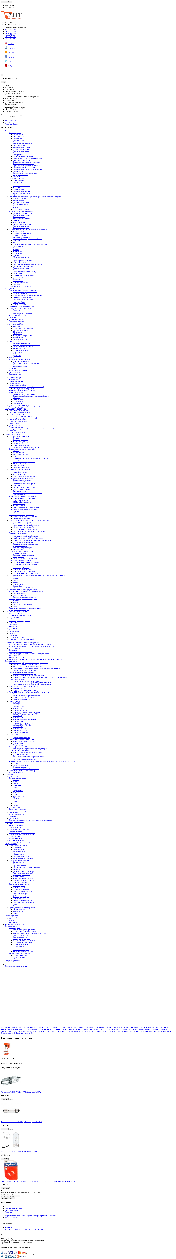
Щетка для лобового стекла (22, 213)
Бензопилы (13, 650)
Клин (15, 794)
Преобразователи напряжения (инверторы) (28, 158)
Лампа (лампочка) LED (21, 694)
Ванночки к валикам (20, 473)
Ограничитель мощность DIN (23, 758)
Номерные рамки (19, 189)
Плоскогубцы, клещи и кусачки (24, 487)
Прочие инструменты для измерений (26, 447)
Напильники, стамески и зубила (24, 484)
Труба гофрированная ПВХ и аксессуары (23, 747)
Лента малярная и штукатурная (24, 498)
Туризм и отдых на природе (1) (107, 1031)
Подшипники (18, 791)
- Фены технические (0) (102, 1027)
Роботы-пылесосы (15, 376)
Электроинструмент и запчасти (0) (81, 1027)
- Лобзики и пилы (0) (162, 1027)
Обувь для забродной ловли (22, 891)
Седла (15, 787)
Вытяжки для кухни (16, 378)
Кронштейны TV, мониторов (23, 328)
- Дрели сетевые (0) (31, 1029)
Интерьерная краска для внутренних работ (28, 538)
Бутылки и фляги (15, 807)
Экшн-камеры (18, 403)
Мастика (16, 206)
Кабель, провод (14, 701)
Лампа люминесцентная (21, 699)
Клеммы (16, 763)
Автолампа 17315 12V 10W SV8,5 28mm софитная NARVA (21, 1122)
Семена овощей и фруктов (18, 421)
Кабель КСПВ (18, 727)
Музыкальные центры (20, 350)
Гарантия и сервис (11, 1214)
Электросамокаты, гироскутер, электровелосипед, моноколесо (30, 820)
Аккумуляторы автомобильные (24, 153)
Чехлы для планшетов (20, 312)
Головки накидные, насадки (23, 518)
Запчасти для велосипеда (17, 778)
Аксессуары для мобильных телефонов (22, 290)
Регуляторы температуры (22, 754)
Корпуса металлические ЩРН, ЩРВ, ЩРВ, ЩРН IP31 (32, 683)
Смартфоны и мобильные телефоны (21, 306)
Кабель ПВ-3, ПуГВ (20, 730)
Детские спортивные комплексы (24, 931)
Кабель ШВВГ (18, 718)
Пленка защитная (19, 504)
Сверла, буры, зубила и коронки (20, 560)
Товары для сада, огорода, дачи (15, 409)
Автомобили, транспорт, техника (24, 930)
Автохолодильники (20, 171)
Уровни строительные (20, 440)
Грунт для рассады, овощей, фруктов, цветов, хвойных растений (31, 429)
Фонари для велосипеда (17, 809)
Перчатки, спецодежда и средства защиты (27, 264)
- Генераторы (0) (73, 1029)
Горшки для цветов (15, 425)
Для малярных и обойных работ (20, 469)
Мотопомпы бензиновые (17, 657)
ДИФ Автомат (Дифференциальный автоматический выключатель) (36, 668)
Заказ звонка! (15, 28)
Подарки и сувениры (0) (24, 1033)
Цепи (15, 789)
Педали (15, 783)
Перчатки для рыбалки (21, 893)
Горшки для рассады (16, 427)
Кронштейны (17, 586)
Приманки (16, 853)
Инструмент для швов (20, 454)
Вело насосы (13, 813)
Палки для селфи (19, 303)
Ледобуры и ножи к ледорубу (23, 873)
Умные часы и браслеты (17, 315)
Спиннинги (17, 847)
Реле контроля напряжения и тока (25, 760)
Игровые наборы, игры (21, 935)
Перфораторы (14, 624)
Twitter (10, 61)
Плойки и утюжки (15, 917)
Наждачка (16, 255)
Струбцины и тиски (20, 491)
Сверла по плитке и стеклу (22, 569)
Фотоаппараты (18, 399)
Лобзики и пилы (14, 619)
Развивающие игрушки (21, 950)
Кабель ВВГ (17, 703)
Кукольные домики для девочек (24, 940)
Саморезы (16, 577)
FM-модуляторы (18, 134)
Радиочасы (12, 368)
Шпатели (16, 451)
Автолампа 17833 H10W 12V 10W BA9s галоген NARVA (21, 1092)
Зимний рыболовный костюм (23, 900)
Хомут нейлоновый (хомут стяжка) (25, 690)
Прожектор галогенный (21, 738)
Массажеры (13, 922)
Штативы (16, 398)
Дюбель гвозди (18, 584)
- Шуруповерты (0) (146, 1027)
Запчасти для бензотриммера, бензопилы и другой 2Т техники (31, 644)
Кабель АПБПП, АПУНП (22, 725)
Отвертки (16, 240)
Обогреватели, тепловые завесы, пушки (27, 363)
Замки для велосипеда (16, 814)
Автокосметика (18, 200)
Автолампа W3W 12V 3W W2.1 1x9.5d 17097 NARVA (19, 1151)
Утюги (11, 357)
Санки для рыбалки (20, 882)
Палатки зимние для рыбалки (23, 880)
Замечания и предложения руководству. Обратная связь (24, 1229)
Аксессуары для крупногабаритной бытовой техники (27, 407)
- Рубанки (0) (112, 1029)
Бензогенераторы (15, 655)
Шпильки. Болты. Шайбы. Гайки (24, 588)
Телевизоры (17, 326)
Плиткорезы (17, 460)
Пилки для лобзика (19, 593)
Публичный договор (12, 1210)
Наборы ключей (18, 231)
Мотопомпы (13, 626)
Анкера (15, 582)
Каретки (16, 792)
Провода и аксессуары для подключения (27, 166)
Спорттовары (9, 774)
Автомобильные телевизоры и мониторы (27, 169)
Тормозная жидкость (20, 222)
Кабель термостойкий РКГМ (23, 732)
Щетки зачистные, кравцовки (23, 527)
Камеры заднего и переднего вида (25, 173)
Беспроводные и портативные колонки (26, 345)
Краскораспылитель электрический (21, 639)
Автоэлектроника (15, 133)
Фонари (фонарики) (16, 838)
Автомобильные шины (21, 226)
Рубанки (12, 633)
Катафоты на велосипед (17, 811)
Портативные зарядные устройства (25, 292)
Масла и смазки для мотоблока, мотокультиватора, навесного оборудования (35, 659)
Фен (10, 919)
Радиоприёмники (19, 348)
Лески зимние (18, 864)
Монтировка (17, 251)
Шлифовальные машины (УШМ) (24, 272)
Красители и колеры (20, 546)
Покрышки (17, 785)
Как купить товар (11, 1217)
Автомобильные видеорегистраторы (25, 142)
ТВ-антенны (17, 332)
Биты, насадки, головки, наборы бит (21, 515)
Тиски (15, 242)
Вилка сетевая (18, 745)
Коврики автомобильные (21, 186)
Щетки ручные (18, 246)
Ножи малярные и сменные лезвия (25, 476)
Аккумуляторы (18, 911)
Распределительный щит (17, 679)
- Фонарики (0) (86, 1029)
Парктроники (18, 155)
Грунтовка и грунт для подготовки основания (29, 535)
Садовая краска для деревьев (19, 410)
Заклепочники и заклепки (22, 480)
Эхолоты (16, 913)
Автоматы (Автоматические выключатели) (28, 664)
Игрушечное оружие (20, 937)
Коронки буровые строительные (24, 571)
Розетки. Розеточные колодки (23, 741)
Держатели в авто (19, 180)
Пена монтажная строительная (23, 555)
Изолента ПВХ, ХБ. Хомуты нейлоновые (23, 686)
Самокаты (12, 816)
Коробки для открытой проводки (24, 674)
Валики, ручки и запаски (21, 471)
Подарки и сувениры (12, 961)
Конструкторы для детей (21, 939)
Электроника (9, 288)
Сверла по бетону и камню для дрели (26, 562)
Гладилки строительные (21, 467)
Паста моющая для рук (21, 209)
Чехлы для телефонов (20, 293)
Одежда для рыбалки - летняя (19, 884)
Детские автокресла (20, 955)
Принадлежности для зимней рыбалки (26, 867)
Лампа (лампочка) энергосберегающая (26, 696)
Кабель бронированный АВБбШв (25, 719)
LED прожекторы (19, 736)
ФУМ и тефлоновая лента (22, 502)
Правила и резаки (19, 465)
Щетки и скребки (19, 195)
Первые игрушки (19, 948)
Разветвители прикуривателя (23, 160)
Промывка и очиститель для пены (25, 558)
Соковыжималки (15, 374)
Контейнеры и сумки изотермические (22, 833)
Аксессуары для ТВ (20, 339)
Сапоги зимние (18, 898)
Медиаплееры (18, 337)
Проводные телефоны (16, 321)
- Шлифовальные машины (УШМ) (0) (125, 1027)
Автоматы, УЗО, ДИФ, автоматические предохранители (28, 663)
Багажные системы (19, 184)
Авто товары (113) (7, 1027)
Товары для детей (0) (8, 1033)
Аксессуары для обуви (21, 897)
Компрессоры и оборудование (23, 275)
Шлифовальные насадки (21, 257)
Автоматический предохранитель (24, 670)
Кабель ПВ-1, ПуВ (19, 728)
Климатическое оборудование (19, 359)
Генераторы (17, 284)
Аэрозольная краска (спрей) (22, 548)
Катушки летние (19, 855)
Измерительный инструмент (19, 436)
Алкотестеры (17, 182)
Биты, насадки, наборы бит (22, 259)
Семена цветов (14, 423)
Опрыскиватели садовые (17, 414)
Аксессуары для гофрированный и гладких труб (30, 749)
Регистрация (9, 5)
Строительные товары (12, 434)
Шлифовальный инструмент (23, 513)
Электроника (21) (20, 1027)
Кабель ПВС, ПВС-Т (20, 710)
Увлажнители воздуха (20, 367)
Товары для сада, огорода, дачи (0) (38, 1027)
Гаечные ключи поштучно (22, 237)
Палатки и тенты (15, 827)
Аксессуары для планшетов (22, 314)
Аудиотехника (14, 341)
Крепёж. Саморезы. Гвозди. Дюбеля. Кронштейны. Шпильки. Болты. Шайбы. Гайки (38, 575)
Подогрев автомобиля (20, 175)
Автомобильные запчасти (22, 215)
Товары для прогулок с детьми (19, 953)
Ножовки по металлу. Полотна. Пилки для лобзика (26, 591)
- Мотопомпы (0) (60, 1029)
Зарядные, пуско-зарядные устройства (26, 162)
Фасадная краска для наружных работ (26, 537)
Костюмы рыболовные (21, 889)
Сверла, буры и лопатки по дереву (25, 564)
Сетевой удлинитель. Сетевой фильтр (22, 771)
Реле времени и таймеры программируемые (28, 756)
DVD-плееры (17, 334)
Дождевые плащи (19, 887)
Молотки (16, 250)
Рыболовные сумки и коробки (23, 858)
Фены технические (19, 270)
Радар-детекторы (19, 145)
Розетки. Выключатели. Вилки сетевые (22, 739)
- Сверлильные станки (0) (140, 1029)
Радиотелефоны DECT (17, 319)
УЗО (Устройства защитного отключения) (27, 666)
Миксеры (16, 456)
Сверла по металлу (19, 262)
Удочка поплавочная (20, 849)
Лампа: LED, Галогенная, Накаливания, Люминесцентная (29, 692)
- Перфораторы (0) (46, 1029)
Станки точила (18, 281)
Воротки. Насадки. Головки (22, 233)
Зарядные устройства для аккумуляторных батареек (31, 396)
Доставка (8, 122)
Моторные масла (19, 217)
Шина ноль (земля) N (20, 765)
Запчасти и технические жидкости (21, 211)
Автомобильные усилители (22, 144)
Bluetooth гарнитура (20, 304)
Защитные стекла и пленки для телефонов (27, 295)
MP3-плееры (17, 354)
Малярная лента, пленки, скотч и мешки (23, 496)
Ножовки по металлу (20, 595)
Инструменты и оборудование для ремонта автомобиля (28, 229)
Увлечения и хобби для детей (23, 951)
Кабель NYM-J (18, 721)
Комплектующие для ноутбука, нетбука (22, 390)
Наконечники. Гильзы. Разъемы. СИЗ (26, 769)
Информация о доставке (13, 1208)
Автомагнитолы (18, 140)
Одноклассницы (13, 53)
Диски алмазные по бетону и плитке (25, 524)
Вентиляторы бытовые (21, 361)
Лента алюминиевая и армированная (26, 507)
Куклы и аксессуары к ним (22, 942)
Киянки (15, 606)
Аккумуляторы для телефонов (23, 299)
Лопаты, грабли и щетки (17, 420)
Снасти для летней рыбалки (18, 845)
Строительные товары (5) (60, 1027)
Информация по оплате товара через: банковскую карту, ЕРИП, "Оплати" (30, 1216)
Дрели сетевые (18, 277)
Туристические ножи (16, 840)
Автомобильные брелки (21, 191)
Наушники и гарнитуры (21, 343)
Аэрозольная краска (20, 198)
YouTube (11, 66)
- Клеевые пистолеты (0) (23, 1031)
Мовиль (16, 208)
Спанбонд (12, 431)
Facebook (11, 57)
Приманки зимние (19, 866)
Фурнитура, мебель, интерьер (15, 924)
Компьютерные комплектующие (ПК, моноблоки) (26, 387)
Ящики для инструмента (21, 268)
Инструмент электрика (17, 772)
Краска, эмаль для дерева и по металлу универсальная (32, 540)
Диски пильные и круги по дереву (25, 529)
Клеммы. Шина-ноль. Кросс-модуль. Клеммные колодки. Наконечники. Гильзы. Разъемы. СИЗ (42, 761)
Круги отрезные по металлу (22, 261)
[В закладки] (10, 1099)
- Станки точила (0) (99, 1029)
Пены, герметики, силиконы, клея (21, 551)
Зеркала (11, 920)
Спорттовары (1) (90, 1031)
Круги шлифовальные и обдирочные (26, 526)
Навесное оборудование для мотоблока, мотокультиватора (29, 654)
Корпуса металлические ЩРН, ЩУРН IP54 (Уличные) (32, 685)
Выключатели (18, 743)
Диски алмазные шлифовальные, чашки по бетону (30, 531)
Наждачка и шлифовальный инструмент (23, 509)
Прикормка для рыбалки (21, 856)
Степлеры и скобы (19, 482)
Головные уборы (19, 886)
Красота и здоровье (11, 915)
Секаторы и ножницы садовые (19, 412)
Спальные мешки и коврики (19, 829)
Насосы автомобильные (21, 149)
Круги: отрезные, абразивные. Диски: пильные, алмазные (29, 520)
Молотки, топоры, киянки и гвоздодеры (23, 599)
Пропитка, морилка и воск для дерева (26, 544)
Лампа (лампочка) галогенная (23, 697)
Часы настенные (14, 372)
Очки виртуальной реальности (23, 297)
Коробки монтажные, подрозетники (21, 672)
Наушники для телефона (21, 301)
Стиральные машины (16, 381)
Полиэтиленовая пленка (17, 432)
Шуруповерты (18, 273)
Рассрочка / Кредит (11, 124)
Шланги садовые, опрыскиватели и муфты (24, 418)
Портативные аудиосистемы (23, 346)
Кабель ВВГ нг (18, 705)
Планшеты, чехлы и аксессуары (20, 308)
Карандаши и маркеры (21, 445)
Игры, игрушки (14, 928)
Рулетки (16, 438)
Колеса (15, 781)
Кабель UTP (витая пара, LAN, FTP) (25, 714)
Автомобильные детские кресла (20, 286)
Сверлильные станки (20, 283)
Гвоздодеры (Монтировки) (22, 604)
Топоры (15, 602)
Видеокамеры (18, 401)
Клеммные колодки (20, 767)
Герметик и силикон (20, 553)
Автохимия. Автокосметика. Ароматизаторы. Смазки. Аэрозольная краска (35, 197)
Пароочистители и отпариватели (20, 405)
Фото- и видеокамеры (16, 392)
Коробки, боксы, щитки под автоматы (26, 681)
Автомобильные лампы (21, 151)
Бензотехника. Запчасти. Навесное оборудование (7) (50, 1031)
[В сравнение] (12, 1099)
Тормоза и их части (19, 796)
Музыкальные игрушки (21, 944)
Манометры (17, 187)
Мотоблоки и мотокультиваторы (20, 652)
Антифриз (16, 220)
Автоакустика (18, 138)
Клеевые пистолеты (16, 641)
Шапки (15, 904)
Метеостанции (18, 365)
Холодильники (14, 379)
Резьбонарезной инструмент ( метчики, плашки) (30, 244)
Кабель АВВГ (18, 708)
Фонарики (16, 279)
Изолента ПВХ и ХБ (20, 688)
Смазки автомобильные (21, 204)
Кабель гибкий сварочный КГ (23, 723)
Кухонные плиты (15, 383)
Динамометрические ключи (22, 248)
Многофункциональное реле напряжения (27, 752)
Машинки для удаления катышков (21, 323)
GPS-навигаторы (19, 136)
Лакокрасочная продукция (18, 533)
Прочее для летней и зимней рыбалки (22, 908)
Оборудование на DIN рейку (19, 750)
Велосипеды (13, 776)
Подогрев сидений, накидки (23, 156)
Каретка (16, 800)
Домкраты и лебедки (20, 235)
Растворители (18, 549)
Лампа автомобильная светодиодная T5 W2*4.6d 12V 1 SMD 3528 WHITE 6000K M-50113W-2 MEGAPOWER (39, 1181)
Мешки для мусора (19, 505)
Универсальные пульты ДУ (22, 336)
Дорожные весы (14, 836)
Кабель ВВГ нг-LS (19, 707)
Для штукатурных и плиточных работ (22, 449)
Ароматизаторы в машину (22, 202)
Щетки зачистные (19, 495)
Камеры (16, 780)
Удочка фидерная (19, 851)
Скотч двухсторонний (20, 500)
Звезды (15, 802)
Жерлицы (16, 869)
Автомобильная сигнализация (23, 164)
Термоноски (17, 906)
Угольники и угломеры (21, 442)
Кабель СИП (17, 716)
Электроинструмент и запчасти (16, 611)
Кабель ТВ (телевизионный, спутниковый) (28, 712)
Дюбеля (15, 579)
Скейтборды (13, 818)
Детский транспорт (15, 959)
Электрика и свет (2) (76, 1031)
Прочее (15, 805)
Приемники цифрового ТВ (22, 330)
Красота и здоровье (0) (140, 1031)
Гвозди (15, 580)
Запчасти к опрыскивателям (23, 416)
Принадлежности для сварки (23, 266)
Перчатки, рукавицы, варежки (23, 902)
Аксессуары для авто (16, 178)
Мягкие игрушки (19, 946)
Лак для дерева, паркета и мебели (24, 542)
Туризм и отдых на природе (14, 822)
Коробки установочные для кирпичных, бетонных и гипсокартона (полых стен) (41, 677)
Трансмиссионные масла (21, 219)
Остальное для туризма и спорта (20, 842)
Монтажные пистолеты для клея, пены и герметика (31, 458)
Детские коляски (19, 957)
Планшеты (16, 310)
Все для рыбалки (11, 844)
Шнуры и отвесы (19, 443)
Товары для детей (11, 926)
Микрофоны (17, 352)
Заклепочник (17, 253)
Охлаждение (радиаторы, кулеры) (24, 389)
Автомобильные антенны (22, 147)
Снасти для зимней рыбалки (19, 860)
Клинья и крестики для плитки (24, 462)
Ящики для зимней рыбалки (23, 878)
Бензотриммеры (14, 648)
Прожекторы (13, 734)
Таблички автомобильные (22, 193)
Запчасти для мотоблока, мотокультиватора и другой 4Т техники (31, 646)
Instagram (11, 44)
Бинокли (12, 824)
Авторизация (9, 7)
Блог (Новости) (10, 120)
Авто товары (9, 131)
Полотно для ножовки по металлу (25, 597)
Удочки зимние (18, 862)
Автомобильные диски (21, 228)
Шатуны (16, 798)
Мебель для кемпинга (16, 825)
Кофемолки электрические (18, 370)
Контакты (8, 1227)
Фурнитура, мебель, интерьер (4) (160, 1031)
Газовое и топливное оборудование (21, 834)
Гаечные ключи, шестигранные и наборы (27, 493)
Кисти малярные (19, 474)
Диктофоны (17, 356)
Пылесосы (12, 317)
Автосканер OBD (19, 176)
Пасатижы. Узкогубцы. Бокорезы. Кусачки (27, 239)
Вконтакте (11, 48)
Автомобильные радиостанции (24, 167)
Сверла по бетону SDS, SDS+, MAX (25, 573)
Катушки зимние (19, 877)
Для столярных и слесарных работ (21, 478)
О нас (7, 1206)
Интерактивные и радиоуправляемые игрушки (29, 933)
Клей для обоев (18, 557)
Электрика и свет (11, 661)
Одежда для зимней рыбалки (19, 895)
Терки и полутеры (19, 463)
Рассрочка (8, 1212)
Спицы (15, 803)
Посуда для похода (15, 831)
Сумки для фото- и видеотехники (24, 394)
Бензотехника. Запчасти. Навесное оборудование (22, 643)
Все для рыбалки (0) (125, 1031)
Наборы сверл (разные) (21, 568)
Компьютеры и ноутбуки (17, 385)
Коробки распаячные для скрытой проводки (28, 675)
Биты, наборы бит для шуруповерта (25, 516)
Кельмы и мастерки (20, 452)
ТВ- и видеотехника (16, 325)
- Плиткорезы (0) (124, 1029)
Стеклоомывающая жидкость (23, 224)
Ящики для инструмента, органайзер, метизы (25, 608)
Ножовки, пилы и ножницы (23, 489)
